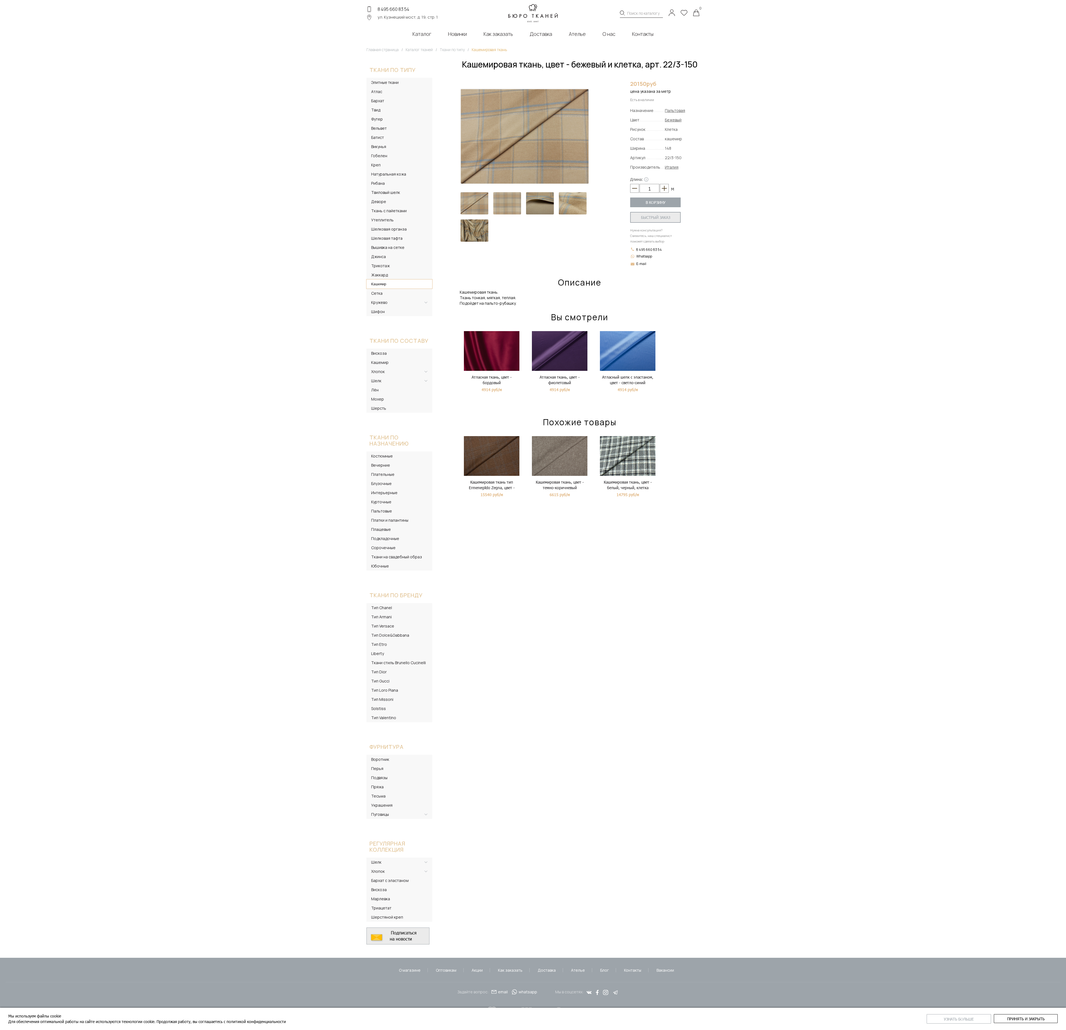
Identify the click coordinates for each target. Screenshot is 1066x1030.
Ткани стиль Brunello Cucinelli (398, 662)
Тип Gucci (380, 681)
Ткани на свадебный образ (396, 556)
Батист (377, 137)
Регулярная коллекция (387, 846)
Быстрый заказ (655, 217)
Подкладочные (385, 538)
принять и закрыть (1026, 1018)
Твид (375, 109)
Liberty (377, 653)
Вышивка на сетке (387, 247)
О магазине (410, 970)
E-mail (641, 263)
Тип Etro (379, 644)
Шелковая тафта (387, 238)
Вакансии (665, 970)
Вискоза (379, 353)
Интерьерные (384, 492)
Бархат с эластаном (390, 880)
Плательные (382, 474)
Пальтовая (675, 110)
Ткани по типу (392, 70)
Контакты (632, 970)
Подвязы (379, 777)
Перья (377, 768)
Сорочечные (383, 547)
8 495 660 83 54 (393, 9)
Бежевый (673, 119)
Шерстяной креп (387, 917)
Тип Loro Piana (384, 690)
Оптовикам (446, 970)
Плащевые (381, 529)
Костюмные (382, 456)
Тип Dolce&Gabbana (390, 635)
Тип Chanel (381, 607)
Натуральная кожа (388, 174)
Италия (671, 167)
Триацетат (381, 908)
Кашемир (378, 284)
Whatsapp (644, 256)
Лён (375, 389)
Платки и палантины (389, 520)
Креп (376, 165)
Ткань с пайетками (389, 210)
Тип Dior (379, 671)
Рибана (378, 183)
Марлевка (380, 898)
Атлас (376, 91)
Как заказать (510, 970)
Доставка (547, 970)
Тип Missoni (382, 699)
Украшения (382, 805)
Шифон (378, 311)
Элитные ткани (385, 82)
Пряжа (377, 786)
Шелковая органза (389, 229)
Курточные (381, 501)
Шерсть (378, 408)
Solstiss (378, 708)
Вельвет (379, 128)
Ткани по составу (398, 340)
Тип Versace (382, 626)
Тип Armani (381, 616)
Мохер (377, 399)
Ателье (578, 970)
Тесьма (378, 796)
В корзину (655, 202)
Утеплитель (382, 219)
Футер (377, 119)
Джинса (378, 256)
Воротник (380, 759)
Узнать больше (959, 1019)
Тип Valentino (383, 717)
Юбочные (380, 566)
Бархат (377, 100)
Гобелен (379, 155)
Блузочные (381, 483)
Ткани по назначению (389, 440)
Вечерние (380, 465)
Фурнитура (386, 747)
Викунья (378, 146)
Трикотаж (380, 265)
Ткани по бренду (396, 595)
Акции (477, 970)
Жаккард (379, 275)
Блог (604, 970)
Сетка (377, 293)
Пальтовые (381, 511)
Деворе (378, 201)
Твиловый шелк (385, 192)
